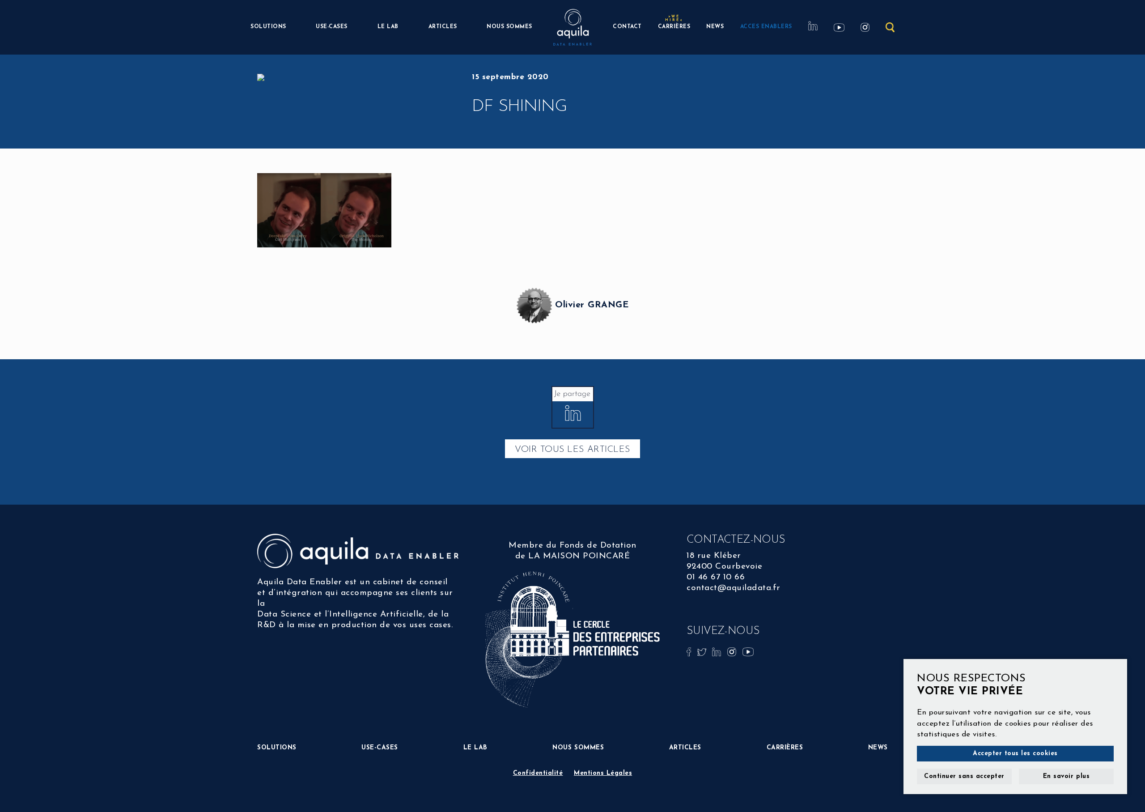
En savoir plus (1066, 776)
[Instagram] (733, 651)
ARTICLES (442, 27)
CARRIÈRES (674, 26)
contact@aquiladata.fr (733, 588)
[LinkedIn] (718, 651)
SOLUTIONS (268, 27)
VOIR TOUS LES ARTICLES (572, 449)
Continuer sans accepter (964, 776)
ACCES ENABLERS (766, 27)
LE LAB (388, 27)
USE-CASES (332, 27)
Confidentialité (538, 773)
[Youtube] (748, 651)
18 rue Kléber (714, 556)
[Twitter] (703, 651)
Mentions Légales (603, 773)
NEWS (715, 27)
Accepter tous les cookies (1015, 753)
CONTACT (627, 27)
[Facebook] (690, 651)
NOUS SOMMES (509, 27)
